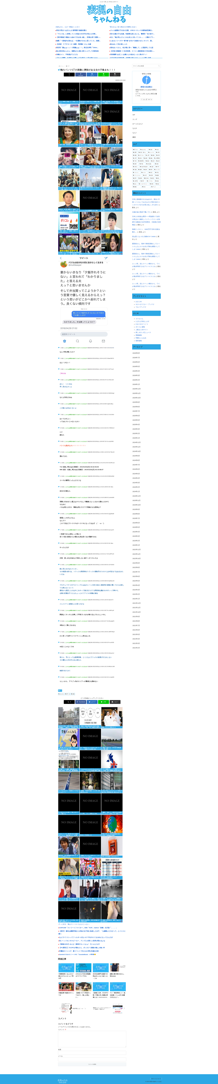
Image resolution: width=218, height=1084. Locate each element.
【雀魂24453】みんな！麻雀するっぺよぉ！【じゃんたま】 (79, 944)
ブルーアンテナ (141, 307)
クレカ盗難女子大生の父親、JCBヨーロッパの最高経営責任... (131, 30)
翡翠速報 (139, 341)
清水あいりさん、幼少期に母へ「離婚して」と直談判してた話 (131, 47)
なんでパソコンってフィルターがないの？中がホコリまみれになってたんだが (86, 937)
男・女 (68, 694)
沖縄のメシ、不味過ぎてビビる (67, 54)
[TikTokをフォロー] (146, 99)
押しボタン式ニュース (143, 332)
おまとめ (139, 301)
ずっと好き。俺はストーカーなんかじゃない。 (74, 924)
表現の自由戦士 (146, 87)
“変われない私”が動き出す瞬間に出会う (123, 27)
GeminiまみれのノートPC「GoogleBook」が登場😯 (77, 954)
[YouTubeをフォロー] (144, 99)
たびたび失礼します (142, 321)
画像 (73, 694)
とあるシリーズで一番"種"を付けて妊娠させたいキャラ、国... (131, 41)
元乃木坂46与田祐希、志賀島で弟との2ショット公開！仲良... (131, 58)
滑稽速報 (139, 335)
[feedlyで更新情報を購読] (149, 99)
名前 (59, 1049)
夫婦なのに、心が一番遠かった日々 (68, 27)
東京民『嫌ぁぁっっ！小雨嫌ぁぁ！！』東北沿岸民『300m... (77, 47)
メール (60, 1056)
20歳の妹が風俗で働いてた (141, 212)
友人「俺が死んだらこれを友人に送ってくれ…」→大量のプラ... (132, 37)
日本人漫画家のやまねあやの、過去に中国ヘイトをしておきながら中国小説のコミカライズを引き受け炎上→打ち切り (146, 202)
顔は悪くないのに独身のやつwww (143, 236)
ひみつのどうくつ (142, 324)
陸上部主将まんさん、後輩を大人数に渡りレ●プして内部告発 (77, 51)
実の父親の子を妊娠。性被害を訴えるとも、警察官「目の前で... (132, 34)
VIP (61, 690)
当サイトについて (156, 1078)
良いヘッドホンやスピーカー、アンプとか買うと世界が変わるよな (82, 941)
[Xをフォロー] (142, 99)
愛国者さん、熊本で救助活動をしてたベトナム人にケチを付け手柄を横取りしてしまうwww (146, 246)
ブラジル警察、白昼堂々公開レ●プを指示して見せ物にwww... (77, 58)
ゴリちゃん (139, 319)
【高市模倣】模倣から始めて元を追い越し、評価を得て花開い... (78, 37)
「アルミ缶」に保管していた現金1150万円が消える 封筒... (76, 34)
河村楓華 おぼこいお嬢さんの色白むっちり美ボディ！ (128, 54)
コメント (62, 1029)
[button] (115, 74)
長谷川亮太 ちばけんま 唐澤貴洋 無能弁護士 (71, 30)
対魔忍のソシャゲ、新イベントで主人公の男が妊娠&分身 (79, 951)
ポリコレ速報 (140, 327)
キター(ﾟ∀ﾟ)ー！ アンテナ (145, 304)
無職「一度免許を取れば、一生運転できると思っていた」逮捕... (78, 41)
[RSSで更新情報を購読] (151, 99)
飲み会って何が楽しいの (118, 44)
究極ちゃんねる (141, 338)
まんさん (62, 694)
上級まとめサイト (142, 330)
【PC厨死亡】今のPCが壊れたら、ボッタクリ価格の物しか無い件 (82, 947)
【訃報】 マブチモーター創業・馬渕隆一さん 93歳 (73, 44)
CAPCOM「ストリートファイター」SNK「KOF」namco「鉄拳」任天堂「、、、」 (88, 928)
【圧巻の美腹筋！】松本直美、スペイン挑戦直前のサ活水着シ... (132, 51)
